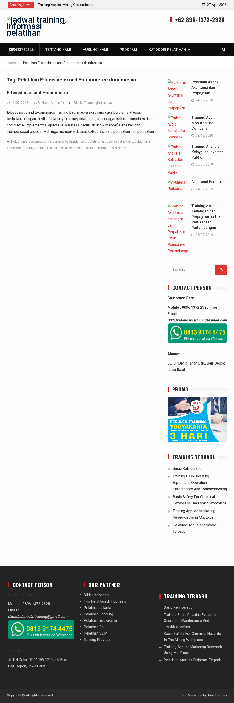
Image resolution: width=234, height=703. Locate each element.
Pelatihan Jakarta (97, 608)
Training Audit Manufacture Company (203, 123)
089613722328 (21, 49)
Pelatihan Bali (94, 627)
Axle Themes (217, 695)
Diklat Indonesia (96, 595)
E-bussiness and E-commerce (38, 92)
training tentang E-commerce (105, 148)
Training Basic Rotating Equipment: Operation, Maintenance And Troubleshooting (200, 482)
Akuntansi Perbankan (209, 182)
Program (128, 49)
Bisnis (78, 103)
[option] (79, 5)
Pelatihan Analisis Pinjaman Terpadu (193, 660)
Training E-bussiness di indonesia (58, 148)
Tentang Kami (58, 49)
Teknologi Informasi (98, 103)
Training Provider (97, 639)
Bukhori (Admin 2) (51, 103)
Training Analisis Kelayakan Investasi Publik (208, 152)
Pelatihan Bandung (98, 614)
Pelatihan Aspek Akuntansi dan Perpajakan (204, 87)
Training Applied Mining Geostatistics (65, 5)
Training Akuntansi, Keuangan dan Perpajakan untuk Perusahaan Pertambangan (207, 217)
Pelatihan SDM (95, 633)
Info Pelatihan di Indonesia (105, 601)
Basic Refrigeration (188, 468)
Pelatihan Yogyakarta (100, 620)
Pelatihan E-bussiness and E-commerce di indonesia (48, 141)
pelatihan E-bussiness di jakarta (110, 141)
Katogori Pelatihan (167, 49)
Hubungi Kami (95, 49)
